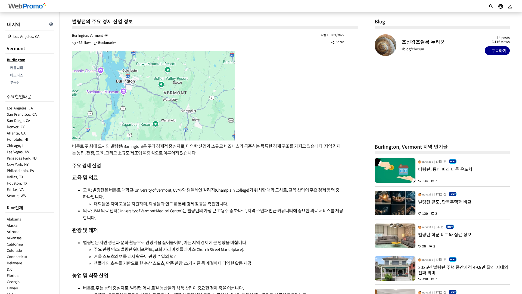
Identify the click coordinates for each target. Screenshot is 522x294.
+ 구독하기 (497, 50)
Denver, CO (16, 126)
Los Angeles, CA (26, 36)
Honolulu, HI (17, 139)
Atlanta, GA (16, 133)
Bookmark (103, 42)
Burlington (16, 59)
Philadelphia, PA (20, 170)
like (80, 42)
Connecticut (17, 256)
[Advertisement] (442, 100)
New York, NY (18, 164)
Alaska (12, 225)
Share (337, 41)
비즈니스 (16, 75)
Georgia (13, 281)
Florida (12, 275)
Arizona (13, 231)
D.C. (10, 269)
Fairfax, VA (15, 189)
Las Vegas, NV (18, 151)
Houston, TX (17, 183)
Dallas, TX (15, 176)
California (15, 244)
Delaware (14, 262)
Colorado (14, 250)
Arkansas (14, 237)
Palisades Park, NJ (22, 158)
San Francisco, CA (22, 114)
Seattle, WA (16, 195)
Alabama (14, 219)
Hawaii (12, 287)
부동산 (15, 82)
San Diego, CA (18, 120)
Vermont (16, 48)
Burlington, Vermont (87, 35)
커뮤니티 (16, 67)
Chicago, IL (16, 145)
